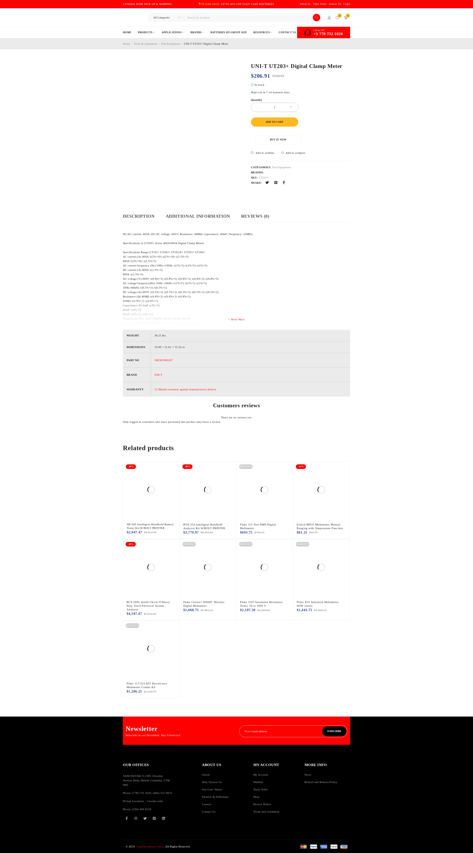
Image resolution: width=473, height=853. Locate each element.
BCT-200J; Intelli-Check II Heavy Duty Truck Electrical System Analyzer (148, 606)
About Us (305, 4)
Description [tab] (139, 216)
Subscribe (334, 731)
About (206, 774)
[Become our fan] (126, 818)
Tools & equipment (145, 43)
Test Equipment (170, 43)
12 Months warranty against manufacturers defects (185, 389)
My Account (260, 774)
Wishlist (258, 782)
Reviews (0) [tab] (255, 216)
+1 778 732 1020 (328, 34)
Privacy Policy (262, 804)
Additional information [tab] (198, 216)
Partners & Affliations (215, 796)
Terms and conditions (266, 811)
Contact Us (335, 4)
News (307, 774)
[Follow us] (145, 818)
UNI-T (158, 374)
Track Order (319, 4)
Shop (256, 796)
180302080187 (163, 360)
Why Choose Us (212, 782)
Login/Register (329, 17)
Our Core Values (212, 789)
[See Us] (135, 818)
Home (126, 43)
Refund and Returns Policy (320, 782)
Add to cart (274, 122)
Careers (206, 804)
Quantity (256, 99)
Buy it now (278, 139)
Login (346, 4)
